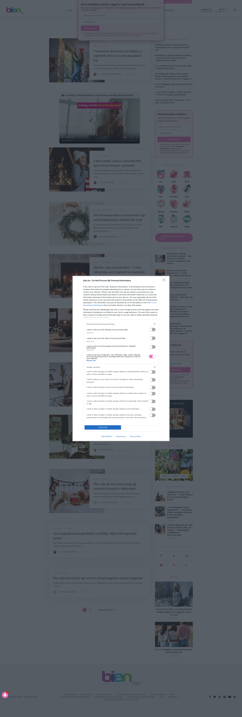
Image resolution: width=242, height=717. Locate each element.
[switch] (152, 329)
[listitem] (121, 324)
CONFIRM (103, 427)
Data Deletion (106, 436)
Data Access (121, 436)
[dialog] (121, 358)
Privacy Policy (135, 436)
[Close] (164, 280)
